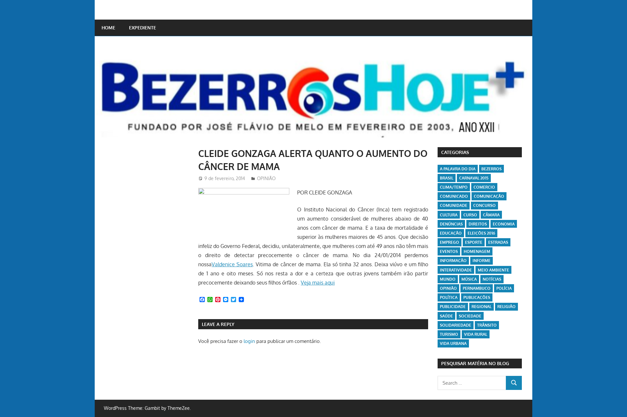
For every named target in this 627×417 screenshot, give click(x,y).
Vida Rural (475, 334)
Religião (506, 306)
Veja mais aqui (318, 282)
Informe (481, 260)
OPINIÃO (266, 178)
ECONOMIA (504, 224)
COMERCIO (484, 187)
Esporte (473, 242)
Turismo (449, 334)
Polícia (504, 288)
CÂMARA (491, 214)
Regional (481, 306)
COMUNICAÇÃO (489, 196)
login (249, 341)
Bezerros (491, 168)
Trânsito (487, 325)
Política (449, 297)
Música (469, 279)
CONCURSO (484, 205)
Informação (453, 260)
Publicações (476, 297)
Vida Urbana (453, 343)
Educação (451, 233)
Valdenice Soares (232, 264)
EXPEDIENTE (142, 27)
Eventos (449, 251)
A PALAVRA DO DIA (457, 168)
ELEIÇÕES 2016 (481, 233)
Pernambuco (476, 288)
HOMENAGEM (477, 251)
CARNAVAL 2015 (474, 178)
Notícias (492, 279)
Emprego (449, 242)
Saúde (446, 316)
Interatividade (456, 270)
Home (108, 27)
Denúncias (451, 224)
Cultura (449, 214)
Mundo (448, 279)
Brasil (446, 178)
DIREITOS (478, 224)
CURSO (470, 214)
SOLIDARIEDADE (455, 325)
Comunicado (454, 196)
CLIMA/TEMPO (454, 187)
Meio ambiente (493, 270)
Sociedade (470, 316)
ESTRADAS (498, 242)
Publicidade (453, 306)
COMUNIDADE (453, 205)
